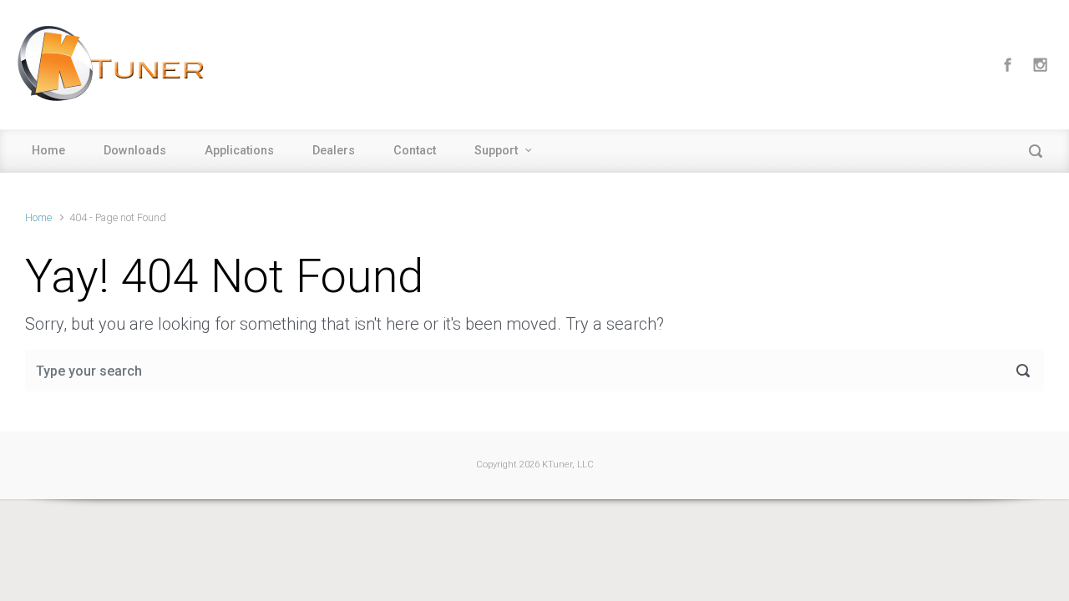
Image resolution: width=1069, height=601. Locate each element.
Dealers (333, 151)
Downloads (135, 151)
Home (48, 151)
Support (496, 151)
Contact (414, 151)
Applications (239, 151)
